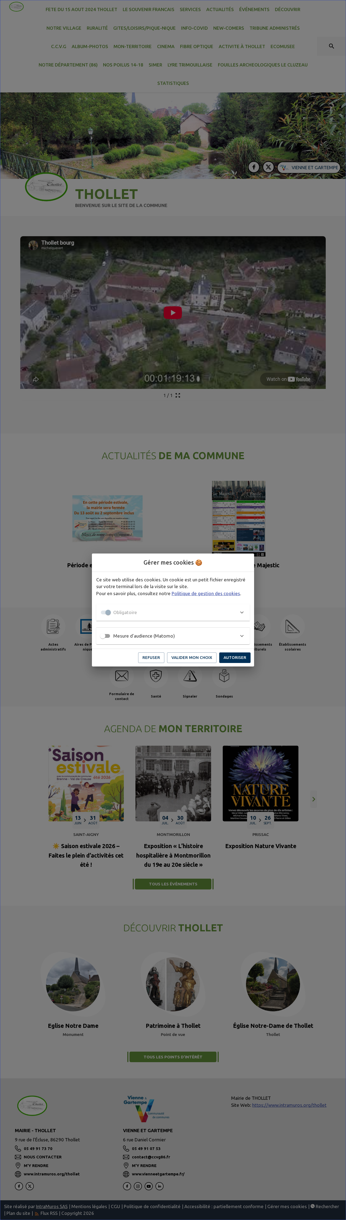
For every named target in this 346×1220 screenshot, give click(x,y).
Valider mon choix (191, 657)
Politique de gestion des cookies (206, 593)
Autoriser (235, 657)
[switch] (103, 636)
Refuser (151, 657)
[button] (173, 612)
